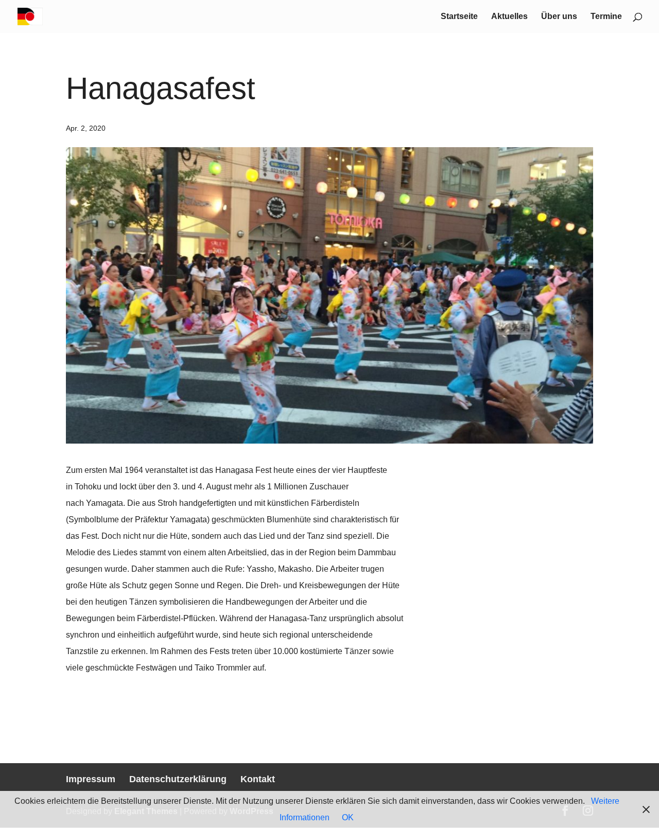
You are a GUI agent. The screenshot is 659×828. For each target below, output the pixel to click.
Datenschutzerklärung (178, 779)
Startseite (459, 17)
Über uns (559, 17)
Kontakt (257, 779)
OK (348, 817)
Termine (606, 17)
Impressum (90, 779)
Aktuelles (509, 17)
